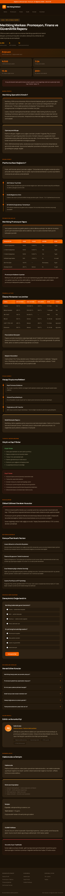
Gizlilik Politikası (27, 882)
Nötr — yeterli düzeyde (15, 614)
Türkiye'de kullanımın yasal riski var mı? (16, 706)
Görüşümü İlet (12, 654)
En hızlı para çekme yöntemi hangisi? (15, 687)
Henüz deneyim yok (14, 623)
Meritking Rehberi (11, 7)
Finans (21, 12)
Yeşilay (46, 879)
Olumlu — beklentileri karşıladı (17, 609)
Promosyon (13, 12)
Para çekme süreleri (14, 638)
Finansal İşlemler (6, 882)
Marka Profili (5, 876)
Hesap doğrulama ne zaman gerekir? (15, 700)
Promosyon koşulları (14, 633)
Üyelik (27, 12)
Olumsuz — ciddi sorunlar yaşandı (18, 619)
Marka (5, 12)
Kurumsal (42, 12)
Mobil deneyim (13, 647)
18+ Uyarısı (47, 876)
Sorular (34, 12)
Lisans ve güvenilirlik (14, 643)
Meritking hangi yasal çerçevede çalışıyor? (17, 674)
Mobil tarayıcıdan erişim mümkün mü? (15, 694)
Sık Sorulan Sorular (7, 885)
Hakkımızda (26, 876)
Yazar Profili (26, 879)
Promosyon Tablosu (7, 879)
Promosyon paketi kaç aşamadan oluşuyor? (17, 681)
